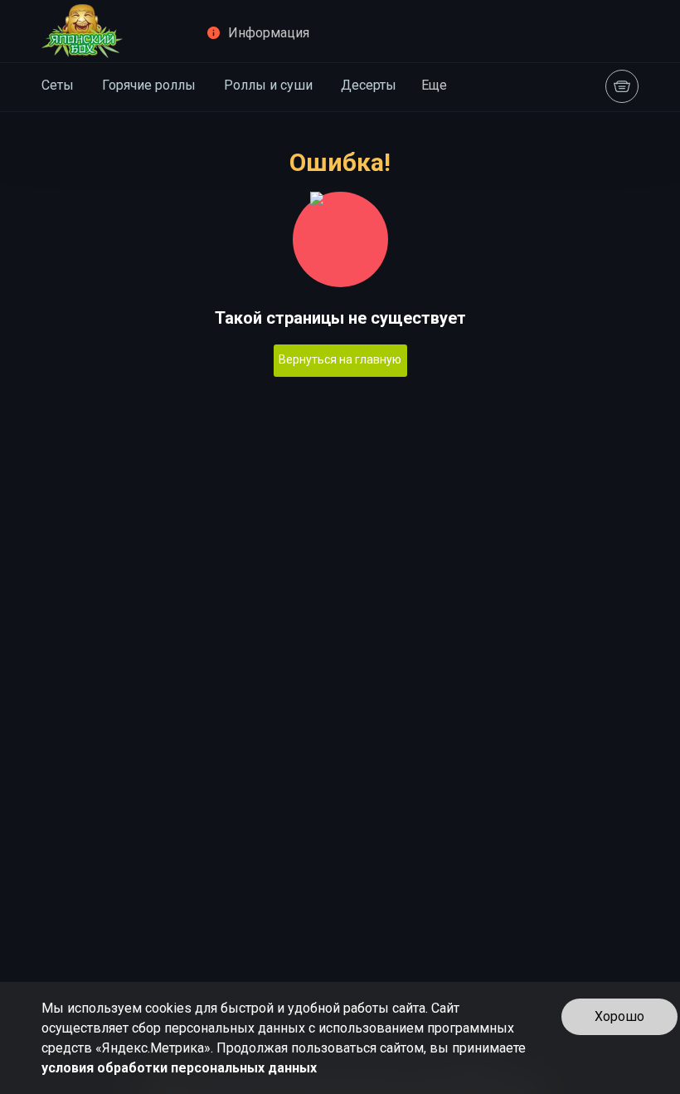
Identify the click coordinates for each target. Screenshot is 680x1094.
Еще (434, 85)
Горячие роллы (149, 85)
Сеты (57, 85)
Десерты (368, 85)
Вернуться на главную (340, 359)
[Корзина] (622, 86)
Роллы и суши (268, 85)
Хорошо (619, 1016)
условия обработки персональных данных (179, 1068)
